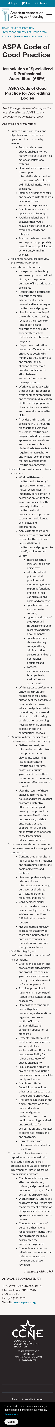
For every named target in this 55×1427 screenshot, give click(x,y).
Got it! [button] (11, 1421)
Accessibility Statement (32, 1399)
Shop (28, 4)
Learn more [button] (11, 1414)
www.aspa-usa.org (25, 1302)
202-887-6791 (29, 1360)
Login (14, 3)
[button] (41, 3)
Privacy (15, 1399)
